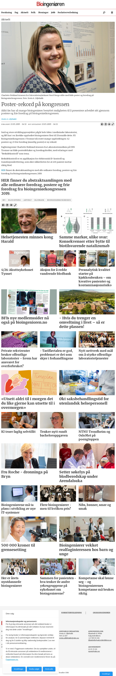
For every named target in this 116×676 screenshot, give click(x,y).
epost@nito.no (94, 651)
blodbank (39, 200)
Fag (16, 12)
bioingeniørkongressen (59, 200)
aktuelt (28, 200)
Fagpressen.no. (12, 660)
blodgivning (14, 200)
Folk (33, 12)
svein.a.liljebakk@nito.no (69, 638)
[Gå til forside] (59, 4)
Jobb (53, 12)
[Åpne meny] (112, 12)
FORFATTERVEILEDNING (71, 613)
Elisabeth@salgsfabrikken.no (99, 640)
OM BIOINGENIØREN (101, 613)
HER (3, 170)
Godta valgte (34, 669)
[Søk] (104, 12)
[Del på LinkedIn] (105, 124)
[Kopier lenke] (113, 124)
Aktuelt (24, 12)
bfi (3, 200)
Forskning (6, 12)
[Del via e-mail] (109, 124)
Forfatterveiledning (68, 12)
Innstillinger (106, 674)
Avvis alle (49, 669)
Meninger (43, 12)
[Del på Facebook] (102, 124)
